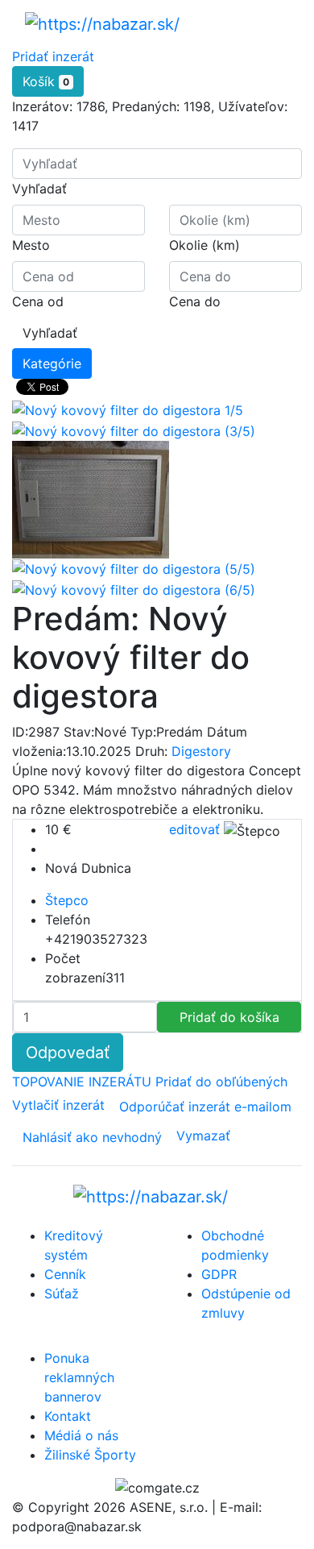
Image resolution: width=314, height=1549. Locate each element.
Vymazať (203, 1135)
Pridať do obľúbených (221, 1082)
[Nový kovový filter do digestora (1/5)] (127, 409)
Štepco (67, 900)
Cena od (38, 301)
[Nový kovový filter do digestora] (133, 430)
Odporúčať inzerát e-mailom (205, 1106)
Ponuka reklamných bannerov (79, 1377)
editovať (196, 829)
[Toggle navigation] (266, 23)
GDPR (219, 1274)
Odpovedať (67, 1052)
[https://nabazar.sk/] (102, 23)
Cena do (195, 301)
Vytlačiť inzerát (60, 1105)
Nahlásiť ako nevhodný (92, 1137)
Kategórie (52, 363)
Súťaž (61, 1293)
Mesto (31, 245)
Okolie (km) (204, 245)
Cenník (65, 1274)
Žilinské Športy (90, 1455)
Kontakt (67, 1416)
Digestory (201, 751)
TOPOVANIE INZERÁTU (83, 1082)
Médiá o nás (81, 1435)
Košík (46, 81)
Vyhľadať (39, 189)
